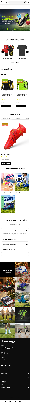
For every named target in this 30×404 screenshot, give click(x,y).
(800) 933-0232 (4, 353)
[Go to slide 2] (12, 62)
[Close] (2, 197)
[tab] (6, 118)
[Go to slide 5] (16, 62)
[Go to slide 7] (18, 62)
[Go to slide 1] (11, 62)
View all (4, 74)
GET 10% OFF (2, 203)
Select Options (6, 105)
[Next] (27, 52)
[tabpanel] (15, 143)
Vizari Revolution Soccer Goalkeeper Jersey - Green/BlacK (21, 96)
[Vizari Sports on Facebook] (2, 365)
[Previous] (2, 52)
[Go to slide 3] (13, 62)
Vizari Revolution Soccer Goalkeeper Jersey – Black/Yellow (6, 96)
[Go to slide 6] (17, 62)
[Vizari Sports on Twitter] (10, 365)
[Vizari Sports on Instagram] (6, 365)
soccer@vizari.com (5, 358)
